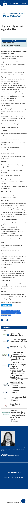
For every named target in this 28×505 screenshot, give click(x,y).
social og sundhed (6, 310)
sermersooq (16, 310)
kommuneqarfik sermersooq (9, 313)
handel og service (6, 315)
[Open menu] (23, 501)
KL (1, 1)
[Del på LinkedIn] (4, 320)
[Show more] (14, 47)
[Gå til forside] (4, 4)
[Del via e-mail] (7, 320)
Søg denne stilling (6, 305)
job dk (19, 313)
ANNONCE (24, 3)
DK (4, 1)
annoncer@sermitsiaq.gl (6, 455)
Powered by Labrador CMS (14, 502)
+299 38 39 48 (15, 455)
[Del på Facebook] (2, 320)
